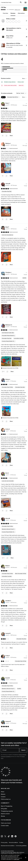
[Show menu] (25, 2)
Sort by (20, 93)
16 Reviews (11, 9)
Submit (23, 750)
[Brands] (6, 2)
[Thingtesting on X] (5, 836)
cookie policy (16, 859)
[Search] (21, 2)
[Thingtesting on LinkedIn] (12, 836)
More (23, 78)
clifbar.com (17, 9)
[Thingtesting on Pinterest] (15, 836)
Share (11, 135)
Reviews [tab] (13, 13)
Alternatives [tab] (21, 13)
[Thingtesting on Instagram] (2, 836)
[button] (9, 104)
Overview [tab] (5, 13)
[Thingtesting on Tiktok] (9, 836)
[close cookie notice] (25, 857)
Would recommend (13, 148)
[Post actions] (26, 103)
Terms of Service (22, 754)
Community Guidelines (6, 756)
